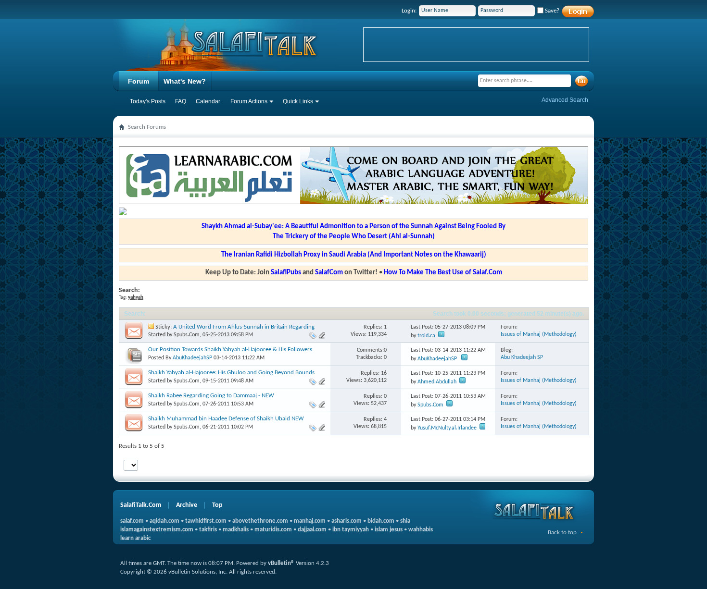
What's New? (185, 81)
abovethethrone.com (260, 521)
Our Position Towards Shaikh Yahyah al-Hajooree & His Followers (230, 349)
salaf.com (132, 521)
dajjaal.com (312, 530)
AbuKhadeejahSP (192, 358)
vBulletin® (281, 563)
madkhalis (236, 530)
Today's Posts (147, 101)
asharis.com (346, 521)
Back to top (562, 532)
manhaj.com (310, 521)
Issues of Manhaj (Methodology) (539, 334)
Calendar (208, 101)
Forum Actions (248, 101)
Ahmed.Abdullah (436, 382)
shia (405, 521)
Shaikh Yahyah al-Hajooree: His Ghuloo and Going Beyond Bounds (231, 372)
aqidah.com (164, 521)
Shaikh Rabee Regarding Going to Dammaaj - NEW (211, 396)
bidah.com (380, 521)
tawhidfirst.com (206, 521)
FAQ (180, 101)
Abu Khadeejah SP (522, 357)
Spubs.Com (187, 335)
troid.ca (426, 336)
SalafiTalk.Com (140, 505)
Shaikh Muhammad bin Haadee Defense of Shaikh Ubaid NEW (226, 419)
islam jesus (389, 530)
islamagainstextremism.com (156, 530)
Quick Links (298, 101)
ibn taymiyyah (350, 530)
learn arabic (135, 538)
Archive (186, 505)
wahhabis (420, 530)
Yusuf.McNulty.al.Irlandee (447, 428)
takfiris (208, 530)
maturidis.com (273, 530)
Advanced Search (565, 100)
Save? (551, 11)
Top (217, 505)
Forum (138, 81)
